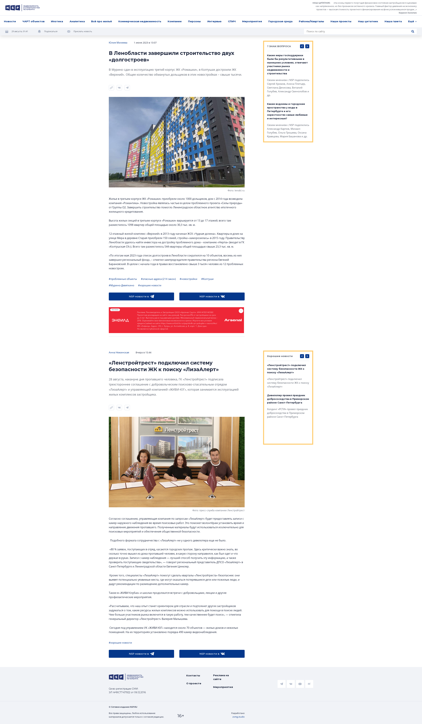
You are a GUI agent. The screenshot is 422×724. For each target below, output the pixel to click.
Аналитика (77, 21)
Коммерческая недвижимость (139, 21)
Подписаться (50, 31)
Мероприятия (252, 21)
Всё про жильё (101, 21)
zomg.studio (238, 716)
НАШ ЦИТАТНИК (321, 2)
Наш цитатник (368, 21)
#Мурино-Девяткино (121, 285)
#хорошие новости (149, 285)
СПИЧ (232, 21)
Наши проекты (341, 21)
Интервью (214, 21)
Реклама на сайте (221, 677)
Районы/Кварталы (311, 21)
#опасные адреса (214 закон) (158, 279)
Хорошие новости (280, 356)
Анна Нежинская (119, 352)
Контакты (193, 675)
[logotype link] (22, 7)
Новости (10, 21)
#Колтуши (207, 279)
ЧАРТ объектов (33, 21)
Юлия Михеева (118, 42)
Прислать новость (83, 31)
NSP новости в (139, 296)
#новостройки (188, 279)
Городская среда (280, 21)
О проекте (193, 683)
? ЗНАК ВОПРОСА (279, 46)
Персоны (194, 21)
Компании (175, 21)
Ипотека (57, 21)
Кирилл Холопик (408, 12)
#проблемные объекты (123, 279)
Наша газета (393, 21)
